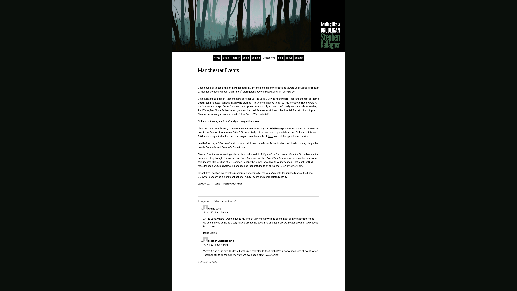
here (256, 121)
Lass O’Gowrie (267, 99)
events (238, 183)
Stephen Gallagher (218, 241)
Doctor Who (228, 183)
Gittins (211, 209)
